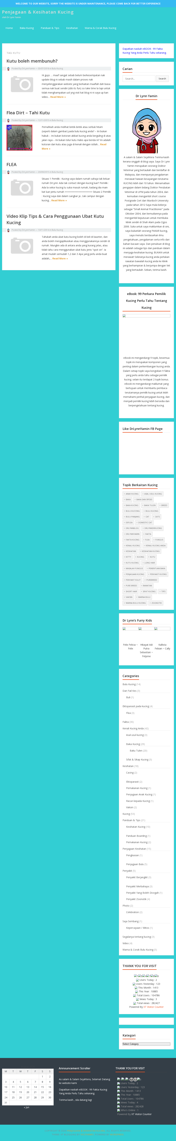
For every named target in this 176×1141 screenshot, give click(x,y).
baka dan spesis (144, 499)
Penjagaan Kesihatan (134, 848)
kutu (152, 557)
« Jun (26, 1107)
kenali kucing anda (156, 545)
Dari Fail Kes (129, 690)
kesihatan (131, 551)
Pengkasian (132, 855)
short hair (131, 591)
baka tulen (150, 505)
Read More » (58, 96)
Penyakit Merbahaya (137, 886)
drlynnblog (132, 528)
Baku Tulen (136, 750)
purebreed (151, 580)
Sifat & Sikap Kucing (137, 759)
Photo (126, 905)
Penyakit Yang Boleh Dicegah (142, 892)
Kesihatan (72, 28)
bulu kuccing (133, 511)
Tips (163, 591)
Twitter (140, 277)
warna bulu (144, 597)
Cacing (130, 772)
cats (157, 516)
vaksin (129, 597)
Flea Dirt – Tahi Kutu (28, 112)
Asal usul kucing (135, 735)
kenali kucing (133, 545)
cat (147, 516)
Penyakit (127, 870)
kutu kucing (132, 562)
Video (126, 943)
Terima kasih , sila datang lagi (75, 1099)
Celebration (132, 912)
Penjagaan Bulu (135, 864)
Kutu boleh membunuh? (32, 61)
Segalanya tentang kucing (137, 936)
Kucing (126, 813)
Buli (128, 697)
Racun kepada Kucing (138, 801)
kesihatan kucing (151, 551)
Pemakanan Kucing (136, 788)
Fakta (126, 721)
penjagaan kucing (135, 574)
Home (9, 28)
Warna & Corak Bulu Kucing (100, 28)
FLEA (11, 164)
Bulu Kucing (57, 68)
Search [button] (162, 78)
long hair (150, 562)
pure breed (131, 585)
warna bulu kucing (136, 603)
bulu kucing (152, 511)
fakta (148, 534)
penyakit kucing (158, 574)
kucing (140, 557)
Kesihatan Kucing (135, 826)
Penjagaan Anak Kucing (139, 794)
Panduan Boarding (136, 835)
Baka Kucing (27, 28)
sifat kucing (149, 591)
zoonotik (157, 603)
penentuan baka (157, 568)
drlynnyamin (132, 534)
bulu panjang (133, 516)
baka (128, 499)
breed (164, 505)
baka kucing (132, 505)
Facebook (134, 277)
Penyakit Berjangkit (137, 877)
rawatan (147, 585)
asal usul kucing (153, 493)
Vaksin (129, 807)
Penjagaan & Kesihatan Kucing (38, 12)
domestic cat (145, 522)
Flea (128, 713)
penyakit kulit (133, 580)
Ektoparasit (132, 781)
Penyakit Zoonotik (136, 899)
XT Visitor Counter (154, 1006)
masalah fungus (134, 568)
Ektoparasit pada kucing (136, 706)
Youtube (146, 277)
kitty (128, 557)
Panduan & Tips (50, 28)
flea (147, 539)
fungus (159, 539)
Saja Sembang (131, 921)
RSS (158, 277)
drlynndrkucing (153, 528)
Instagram (152, 277)
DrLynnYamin (28, 68)
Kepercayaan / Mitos (137, 927)
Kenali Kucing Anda (133, 728)
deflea (129, 522)
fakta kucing (132, 539)
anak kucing (132, 493)
